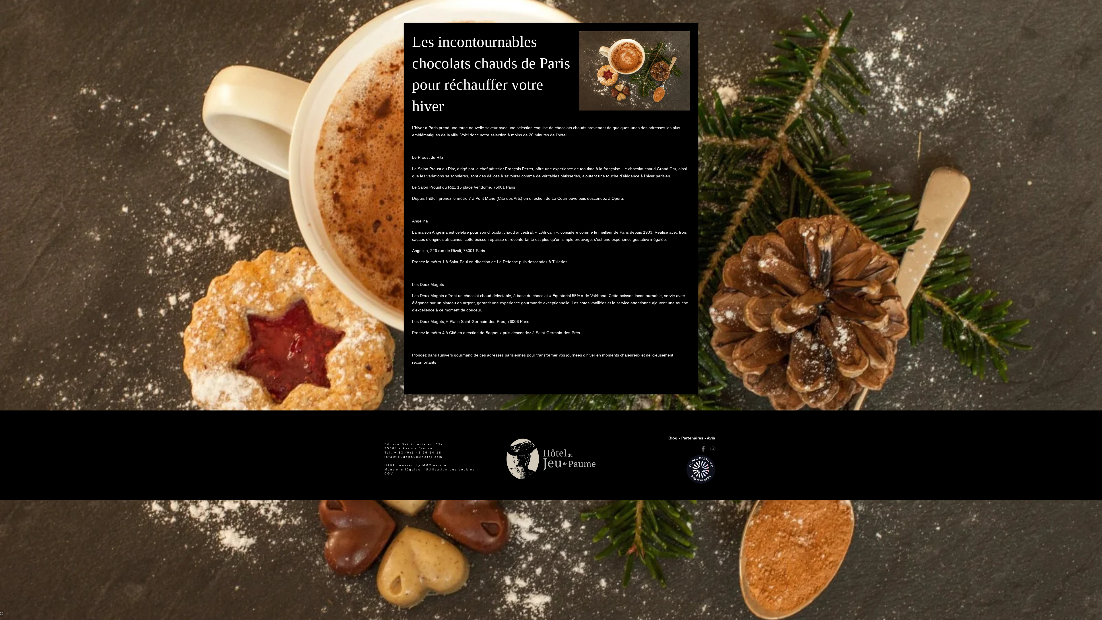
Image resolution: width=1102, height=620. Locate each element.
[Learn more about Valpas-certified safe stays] (700, 469)
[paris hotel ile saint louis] (713, 449)
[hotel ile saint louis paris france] (703, 449)
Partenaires (692, 438)
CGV (389, 473)
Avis (711, 438)
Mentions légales (403, 469)
